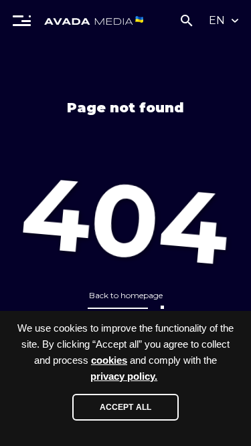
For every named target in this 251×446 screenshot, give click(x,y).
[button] (22, 20)
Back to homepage (126, 295)
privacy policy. (123, 376)
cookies (109, 360)
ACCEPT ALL (126, 407)
